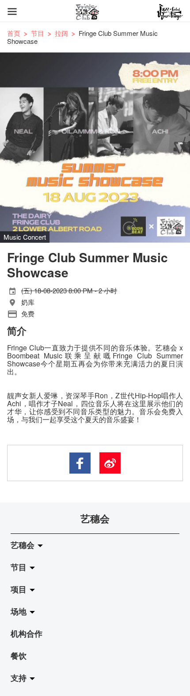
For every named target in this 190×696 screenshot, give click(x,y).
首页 (13, 33)
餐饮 (19, 655)
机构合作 (26, 633)
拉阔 (61, 33)
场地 (20, 611)
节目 (37, 33)
